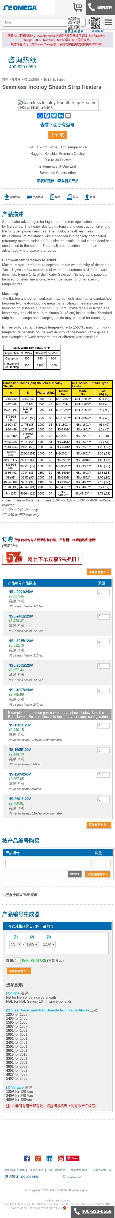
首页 (5, 79)
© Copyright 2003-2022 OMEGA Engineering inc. (57, 1190)
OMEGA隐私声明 (14, 1170)
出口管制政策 (57, 1170)
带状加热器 (31, 79)
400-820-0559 (22, 67)
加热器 (16, 79)
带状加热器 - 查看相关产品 (57, 181)
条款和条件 (37, 1170)
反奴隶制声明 (79, 1170)
